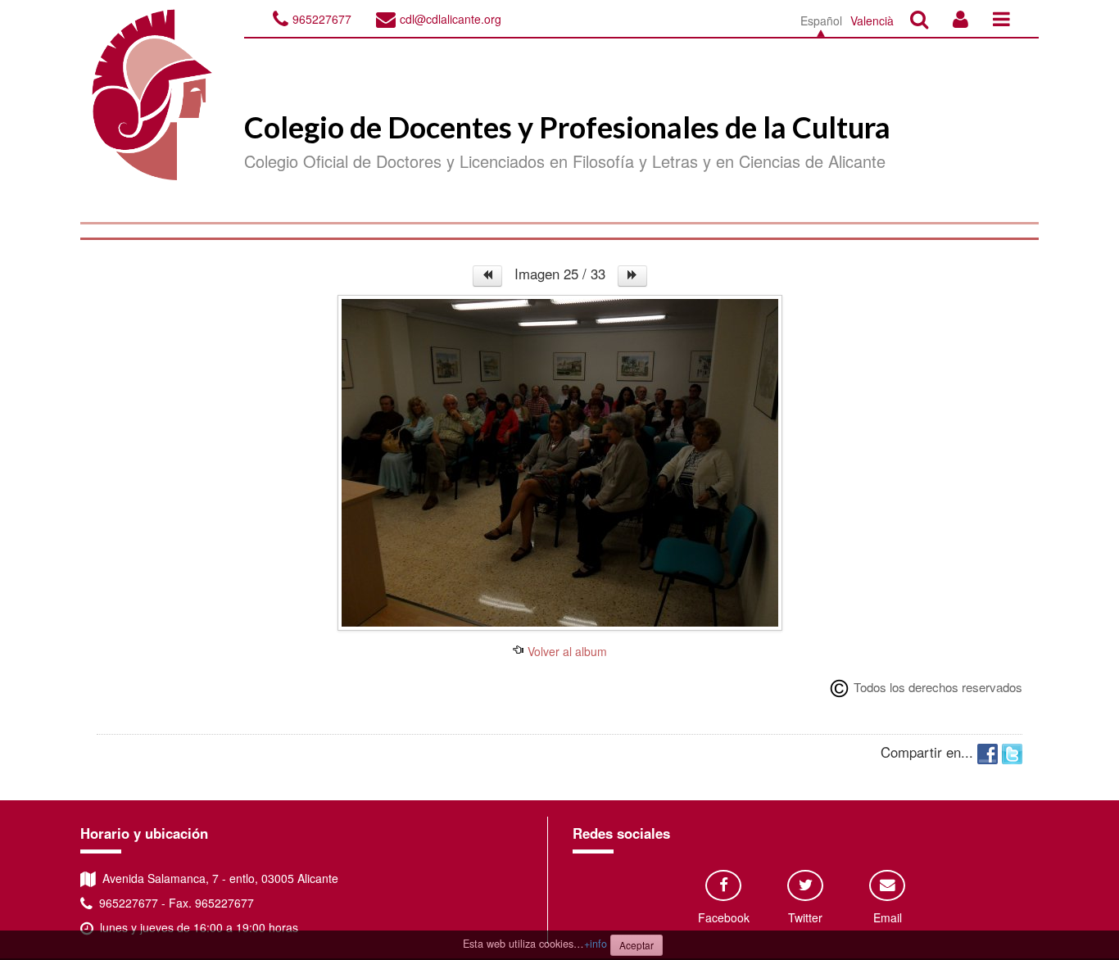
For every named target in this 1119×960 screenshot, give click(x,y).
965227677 (321, 19)
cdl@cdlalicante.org (450, 19)
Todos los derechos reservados (938, 686)
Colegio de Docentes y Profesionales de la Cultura (567, 127)
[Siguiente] (632, 276)
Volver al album (565, 651)
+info (595, 943)
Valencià (872, 20)
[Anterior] (487, 276)
